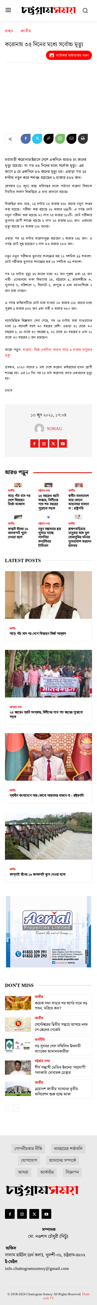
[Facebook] (26, 139)
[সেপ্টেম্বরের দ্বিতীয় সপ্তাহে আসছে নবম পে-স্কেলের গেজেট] (18, 1024)
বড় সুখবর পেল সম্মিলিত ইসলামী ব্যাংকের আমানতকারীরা (58, 1048)
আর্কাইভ (47, 1172)
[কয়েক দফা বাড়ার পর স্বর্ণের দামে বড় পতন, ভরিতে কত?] (18, 1003)
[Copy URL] (48, 139)
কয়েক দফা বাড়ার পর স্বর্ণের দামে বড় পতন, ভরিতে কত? (61, 1005)
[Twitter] (37, 139)
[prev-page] (8, 1108)
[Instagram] (44, 443)
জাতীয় (26, 31)
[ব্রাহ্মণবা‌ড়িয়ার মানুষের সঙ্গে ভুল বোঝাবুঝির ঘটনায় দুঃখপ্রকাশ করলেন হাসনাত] (79, 516)
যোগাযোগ (29, 1160)
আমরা (23, 1172)
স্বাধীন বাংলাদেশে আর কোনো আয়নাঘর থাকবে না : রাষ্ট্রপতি (78, 502)
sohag (54, 428)
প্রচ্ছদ (9, 31)
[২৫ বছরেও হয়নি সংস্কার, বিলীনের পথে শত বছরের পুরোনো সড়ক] (48, 484)
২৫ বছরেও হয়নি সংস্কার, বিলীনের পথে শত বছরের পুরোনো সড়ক (48, 502)
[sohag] (40, 429)
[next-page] (16, 1108)
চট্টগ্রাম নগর (44, 490)
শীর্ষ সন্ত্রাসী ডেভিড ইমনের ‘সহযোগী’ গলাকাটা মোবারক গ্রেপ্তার (60, 1070)
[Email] (71, 139)
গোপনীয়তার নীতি (28, 1149)
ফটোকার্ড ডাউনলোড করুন (72, 55)
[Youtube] (63, 443)
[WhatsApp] (60, 139)
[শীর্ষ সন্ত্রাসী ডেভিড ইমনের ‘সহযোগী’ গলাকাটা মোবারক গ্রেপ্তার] (18, 1067)
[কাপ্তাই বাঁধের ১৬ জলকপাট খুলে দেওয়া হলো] (18, 516)
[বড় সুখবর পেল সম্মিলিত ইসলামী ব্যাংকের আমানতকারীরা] (18, 1046)
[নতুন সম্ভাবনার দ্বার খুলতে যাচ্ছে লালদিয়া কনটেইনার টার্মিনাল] (48, 516)
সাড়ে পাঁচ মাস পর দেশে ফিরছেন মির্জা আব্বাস (19, 500)
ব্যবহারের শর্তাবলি (68, 1149)
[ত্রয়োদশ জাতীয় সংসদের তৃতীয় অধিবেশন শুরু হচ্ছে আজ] (18, 1088)
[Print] (83, 139)
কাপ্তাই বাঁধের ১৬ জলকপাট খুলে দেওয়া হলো (18, 533)
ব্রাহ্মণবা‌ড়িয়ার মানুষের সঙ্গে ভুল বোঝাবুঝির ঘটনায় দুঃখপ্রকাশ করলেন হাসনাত (79, 537)
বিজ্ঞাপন (72, 1172)
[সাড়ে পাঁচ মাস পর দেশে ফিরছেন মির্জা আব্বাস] (18, 484)
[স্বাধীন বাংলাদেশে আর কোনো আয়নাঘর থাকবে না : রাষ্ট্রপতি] (79, 484)
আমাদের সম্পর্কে (62, 1160)
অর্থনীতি (40, 1040)
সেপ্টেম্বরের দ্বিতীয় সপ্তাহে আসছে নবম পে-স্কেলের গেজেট (61, 1027)
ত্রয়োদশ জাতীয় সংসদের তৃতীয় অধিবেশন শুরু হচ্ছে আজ (56, 1091)
